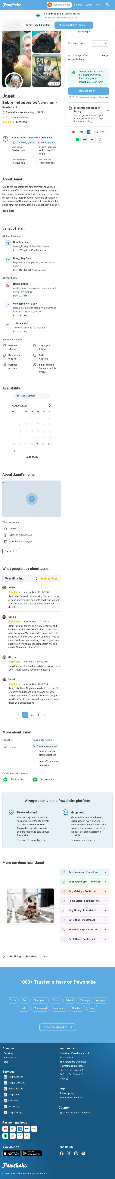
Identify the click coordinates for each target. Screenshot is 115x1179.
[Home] (3, 956)
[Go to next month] (50, 406)
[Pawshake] (11, 5)
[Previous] (19, 715)
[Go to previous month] (44, 406)
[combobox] (32, 396)
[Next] (45, 715)
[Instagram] (76, 1153)
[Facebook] (62, 1153)
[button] (88, 76)
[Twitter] (69, 1153)
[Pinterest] (83, 1153)
